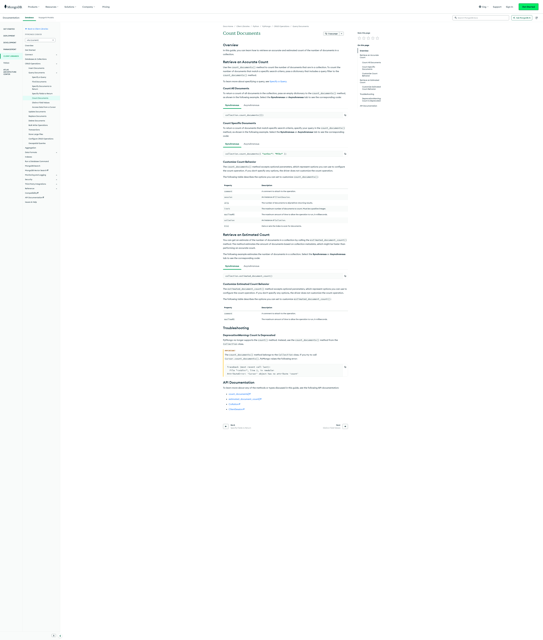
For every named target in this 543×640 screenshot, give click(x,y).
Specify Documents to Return (41, 87)
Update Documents (37, 111)
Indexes (28, 157)
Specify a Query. (278, 81)
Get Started (528, 6)
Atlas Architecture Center (9, 72)
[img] (359, 38)
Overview (29, 45)
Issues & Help (31, 202)
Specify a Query (39, 77)
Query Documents (301, 26)
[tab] (232, 105)
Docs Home (228, 26)
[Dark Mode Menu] (536, 18)
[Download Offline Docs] (53, 635)
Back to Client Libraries (38, 29)
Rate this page (364, 33)
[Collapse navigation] (60, 635)
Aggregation (30, 148)
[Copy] (345, 115)
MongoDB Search (32, 166)
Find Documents (39, 82)
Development (9, 43)
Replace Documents (37, 116)
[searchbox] (481, 17)
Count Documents (40, 98)
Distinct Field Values (40, 102)
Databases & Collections (36, 59)
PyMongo (266, 26)
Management (9, 49)
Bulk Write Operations (38, 125)
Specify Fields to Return (42, 93)
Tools (6, 63)
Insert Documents (36, 68)
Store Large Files (36, 134)
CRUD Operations (281, 26)
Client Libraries (243, 26)
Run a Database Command (37, 161)
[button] (483, 7)
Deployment (9, 36)
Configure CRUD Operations (41, 139)
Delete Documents (37, 120)
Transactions (34, 130)
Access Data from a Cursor (44, 107)
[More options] (341, 34)
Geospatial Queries (37, 143)
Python (256, 26)
